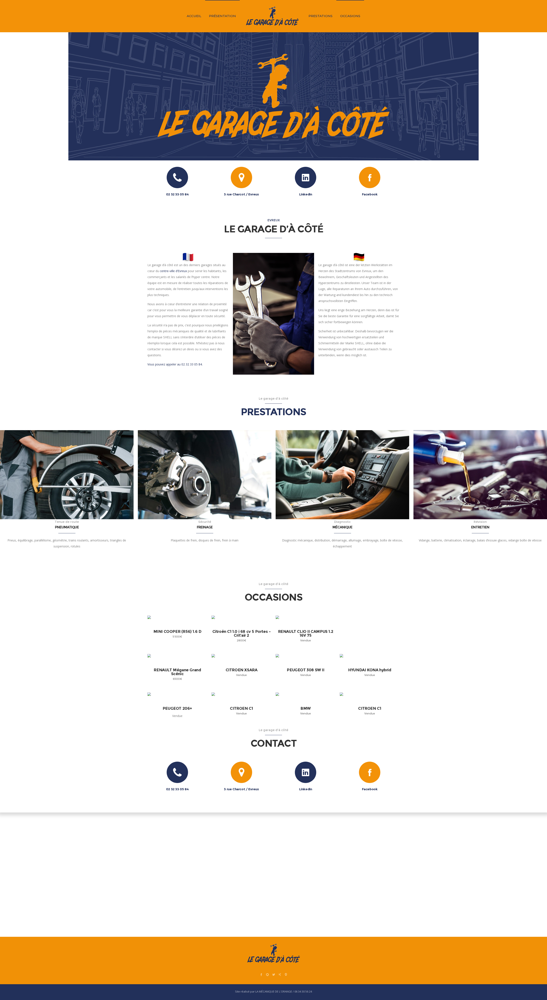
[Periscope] (286, 974)
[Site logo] (272, 16)
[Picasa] (267, 974)
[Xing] (280, 974)
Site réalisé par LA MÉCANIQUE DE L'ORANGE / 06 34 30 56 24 (273, 991)
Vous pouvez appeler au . (175, 364)
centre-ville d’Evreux (173, 271)
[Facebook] (261, 974)
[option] (67, 432)
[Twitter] (274, 974)
